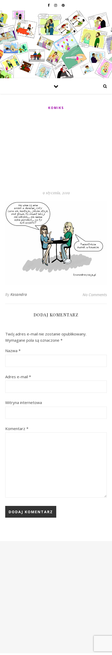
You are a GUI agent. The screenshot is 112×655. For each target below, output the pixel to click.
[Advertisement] (56, 150)
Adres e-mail (18, 376)
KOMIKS (56, 108)
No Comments (95, 294)
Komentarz (16, 428)
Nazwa (13, 350)
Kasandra (18, 294)
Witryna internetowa (23, 402)
